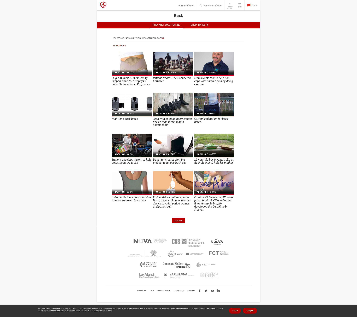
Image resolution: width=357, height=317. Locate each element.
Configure (250, 310)
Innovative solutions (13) (167, 26)
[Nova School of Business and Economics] (217, 242)
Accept (235, 310)
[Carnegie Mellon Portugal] (176, 265)
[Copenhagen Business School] (188, 243)
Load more (178, 221)
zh (254, 5)
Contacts (191, 290)
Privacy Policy (179, 290)
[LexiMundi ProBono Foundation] (149, 275)
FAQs (152, 290)
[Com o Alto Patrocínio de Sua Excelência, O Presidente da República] (145, 254)
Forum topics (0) (199, 25)
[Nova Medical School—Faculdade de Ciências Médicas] (150, 241)
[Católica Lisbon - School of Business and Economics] (209, 275)
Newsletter (142, 290)
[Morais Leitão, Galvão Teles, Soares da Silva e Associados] (179, 275)
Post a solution (186, 5)
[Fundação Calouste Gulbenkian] (149, 264)
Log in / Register (230, 7)
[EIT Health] (186, 254)
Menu (239, 7)
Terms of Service (163, 290)
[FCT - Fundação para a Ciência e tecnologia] (219, 253)
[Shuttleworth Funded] (206, 264)
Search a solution (212, 5)
